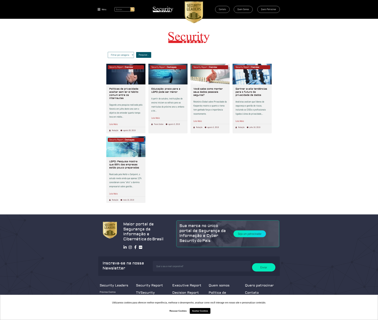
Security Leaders (114, 285)
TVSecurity (145, 293)
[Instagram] (130, 247)
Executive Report (186, 285)
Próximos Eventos (108, 292)
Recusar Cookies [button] (178, 311)
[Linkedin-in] (125, 247)
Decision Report (185, 293)
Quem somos (219, 285)
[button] (102, 9)
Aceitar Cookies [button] (200, 311)
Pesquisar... (144, 54)
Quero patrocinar (259, 285)
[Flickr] (140, 247)
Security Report (149, 285)
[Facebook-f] (135, 247)
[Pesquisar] (132, 9)
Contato (252, 293)
